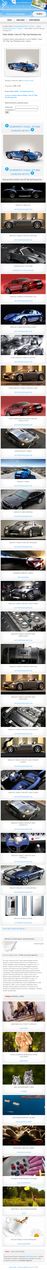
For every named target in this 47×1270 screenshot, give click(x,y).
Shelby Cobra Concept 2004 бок (23, 236)
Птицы (24, 1091)
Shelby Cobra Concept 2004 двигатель (23, 635)
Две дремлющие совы (24, 1087)
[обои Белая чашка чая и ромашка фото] (24, 1227)
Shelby (20, 28)
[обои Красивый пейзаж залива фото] (24, 1105)
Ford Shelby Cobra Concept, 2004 (23, 388)
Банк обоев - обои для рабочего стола (21, 1267)
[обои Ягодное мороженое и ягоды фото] (24, 1166)
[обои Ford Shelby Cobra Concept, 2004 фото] (23, 375)
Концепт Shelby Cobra (23, 573)
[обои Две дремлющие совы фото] (24, 1074)
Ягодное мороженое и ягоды (24, 1179)
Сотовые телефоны (23, 923)
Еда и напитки (23, 1183)
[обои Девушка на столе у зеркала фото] (24, 1011)
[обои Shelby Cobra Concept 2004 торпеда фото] (23, 843)
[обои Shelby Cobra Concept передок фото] (23, 530)
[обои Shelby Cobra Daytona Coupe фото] (23, 315)
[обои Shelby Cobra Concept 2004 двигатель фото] (23, 621)
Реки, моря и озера (24, 1122)
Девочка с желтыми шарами (24, 1209)
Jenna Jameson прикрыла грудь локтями (23, 1056)
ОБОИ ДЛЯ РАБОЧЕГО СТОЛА (23, 26)
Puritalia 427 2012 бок (23, 266)
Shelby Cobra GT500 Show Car (23, 297)
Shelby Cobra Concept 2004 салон (23, 792)
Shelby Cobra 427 (23, 205)
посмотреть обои (27, 80)
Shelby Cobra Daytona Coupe (23, 327)
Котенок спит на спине (23, 1148)
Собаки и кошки (24, 1152)
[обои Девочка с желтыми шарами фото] (24, 1196)
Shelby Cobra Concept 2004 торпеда (23, 856)
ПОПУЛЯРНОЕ (34, 20)
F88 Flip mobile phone (23, 918)
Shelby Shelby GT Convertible (23, 888)
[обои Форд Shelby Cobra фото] (23, 438)
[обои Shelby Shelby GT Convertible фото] (23, 875)
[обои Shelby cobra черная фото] (23, 499)
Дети (24, 1213)
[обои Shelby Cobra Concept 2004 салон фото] (23, 780)
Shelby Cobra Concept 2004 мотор (23, 729)
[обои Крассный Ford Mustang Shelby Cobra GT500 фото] (23, 406)
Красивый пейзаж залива (24, 1118)
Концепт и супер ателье (23, 270)
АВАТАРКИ (20, 20)
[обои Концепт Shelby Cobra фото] (23, 560)
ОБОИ (9, 20)
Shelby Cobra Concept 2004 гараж (23, 604)
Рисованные (23, 577)
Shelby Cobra (23, 482)
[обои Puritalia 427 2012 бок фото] (23, 254)
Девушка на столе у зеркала (24, 1024)
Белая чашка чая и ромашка (24, 1240)
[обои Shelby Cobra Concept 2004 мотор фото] (23, 717)
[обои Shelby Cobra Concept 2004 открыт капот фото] (23, 747)
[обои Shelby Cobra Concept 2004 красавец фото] (23, 684)
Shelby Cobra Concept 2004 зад (23, 666)
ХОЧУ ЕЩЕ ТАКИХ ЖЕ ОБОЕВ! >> (15, 929)
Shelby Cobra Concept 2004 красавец (23, 698)
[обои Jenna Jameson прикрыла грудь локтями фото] (24, 1042)
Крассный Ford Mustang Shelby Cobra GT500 (23, 420)
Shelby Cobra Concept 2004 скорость (23, 824)
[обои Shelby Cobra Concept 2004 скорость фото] (23, 810)
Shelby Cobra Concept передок (23, 543)
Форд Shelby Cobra (23, 451)
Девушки (24, 1028)
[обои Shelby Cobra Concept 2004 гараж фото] (23, 591)
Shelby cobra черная (23, 512)
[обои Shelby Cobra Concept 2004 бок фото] (23, 223)
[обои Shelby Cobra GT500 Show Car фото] (23, 284)
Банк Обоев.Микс (31, 1256)
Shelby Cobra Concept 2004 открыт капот (23, 761)
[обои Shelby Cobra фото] (23, 469)
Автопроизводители (27, 91)
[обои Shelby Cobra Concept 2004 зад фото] (23, 654)
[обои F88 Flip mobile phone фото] (23, 906)
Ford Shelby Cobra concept (23, 358)
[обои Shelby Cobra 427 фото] (23, 193)
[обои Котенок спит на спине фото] (24, 1135)
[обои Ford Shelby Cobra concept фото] (23, 345)
